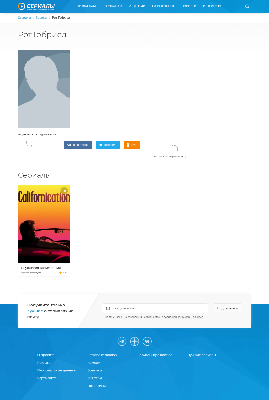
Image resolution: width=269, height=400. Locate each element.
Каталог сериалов (102, 355)
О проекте (46, 355)
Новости (189, 6)
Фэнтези (94, 378)
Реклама (44, 362)
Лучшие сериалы (201, 355)
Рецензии (137, 6)
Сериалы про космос (154, 355)
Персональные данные (56, 370)
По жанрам (86, 6)
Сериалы (24, 18)
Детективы (96, 385)
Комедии (95, 362)
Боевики (94, 370)
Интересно (212, 6)
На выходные (163, 6)
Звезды (41, 18)
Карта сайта (47, 378)
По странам (112, 6)
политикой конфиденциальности (184, 317)
